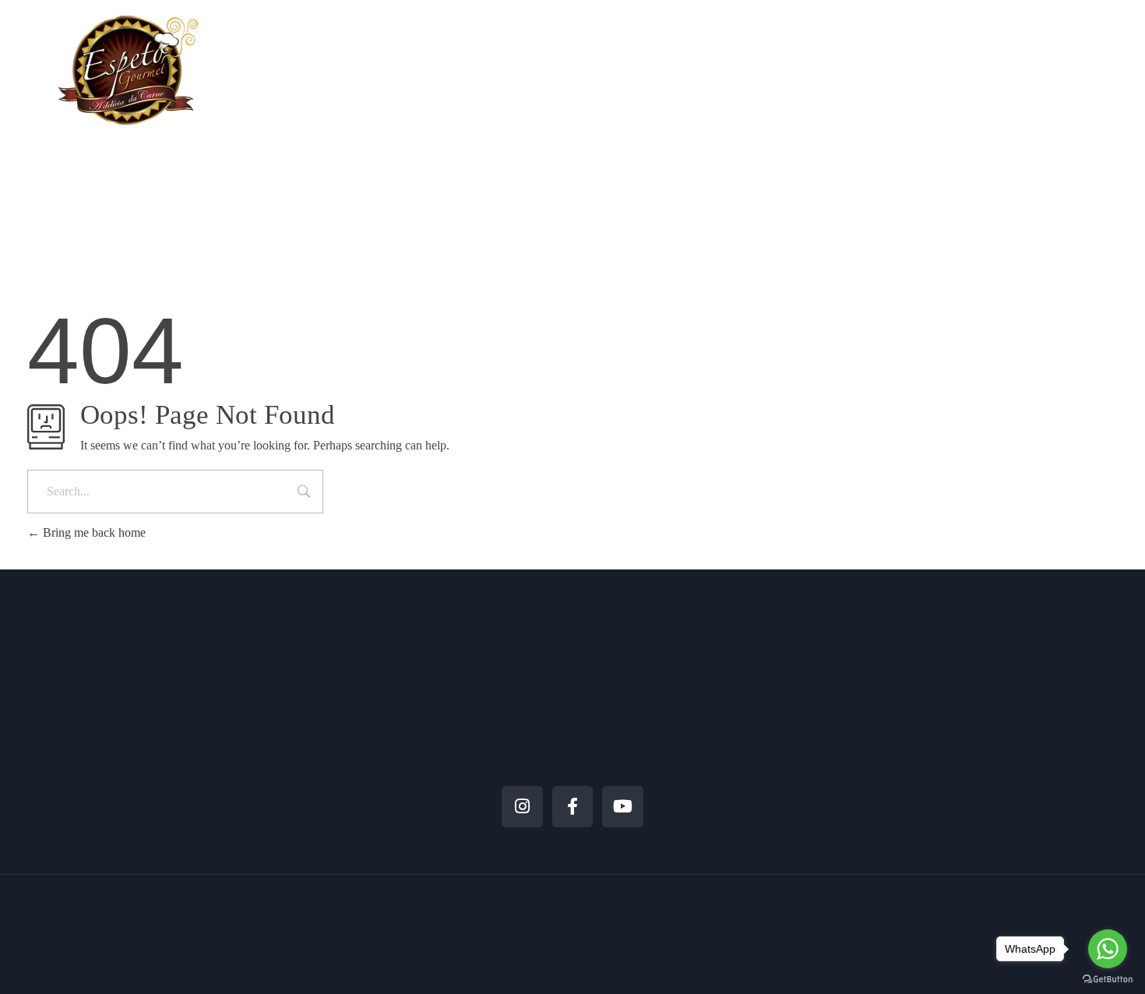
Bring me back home (93, 532)
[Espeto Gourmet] (128, 70)
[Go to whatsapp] (1107, 948)
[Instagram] (522, 806)
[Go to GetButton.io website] (1108, 978)
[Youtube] (622, 806)
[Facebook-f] (573, 806)
